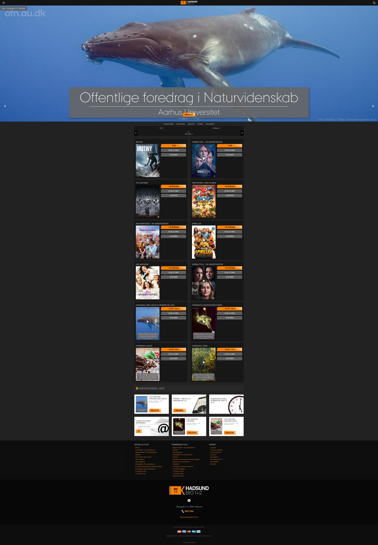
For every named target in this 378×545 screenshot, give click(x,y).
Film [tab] (161, 128)
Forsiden (213, 448)
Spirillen (138, 455)
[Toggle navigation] (374, 2)
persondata (194, 527)
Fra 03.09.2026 (174, 186)
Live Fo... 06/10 (174, 309)
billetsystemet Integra (192, 536)
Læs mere (173, 155)
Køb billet (189, 114)
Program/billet (168, 124)
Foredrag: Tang (140, 474)
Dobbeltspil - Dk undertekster (145, 450)
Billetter (155, 410)
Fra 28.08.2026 (174, 227)
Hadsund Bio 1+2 (189, 3)
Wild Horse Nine (178, 476)
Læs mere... (179, 410)
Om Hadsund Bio (216, 459)
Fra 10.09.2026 (174, 268)
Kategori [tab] (216, 128)
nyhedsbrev (178, 527)
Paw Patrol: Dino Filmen (143, 457)
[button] (5, 105)
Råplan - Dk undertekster (181, 462)
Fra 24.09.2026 (230, 268)
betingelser (186, 527)
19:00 (174, 146)
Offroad (175, 457)
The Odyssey (139, 459)
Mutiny (137, 448)
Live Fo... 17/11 (230, 349)
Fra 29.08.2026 (230, 186)
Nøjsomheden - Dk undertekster (146, 452)
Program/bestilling (216, 450)
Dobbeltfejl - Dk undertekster (145, 464)
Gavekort (191, 124)
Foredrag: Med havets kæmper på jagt (148, 466)
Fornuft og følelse (179, 469)
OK (139, 431)
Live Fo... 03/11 (174, 349)
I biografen (214, 457)
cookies (201, 527)
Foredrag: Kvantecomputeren (145, 469)
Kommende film (215, 452)
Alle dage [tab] (188, 133)
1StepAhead (207, 536)
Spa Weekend (140, 462)
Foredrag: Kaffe (140, 471)
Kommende (181, 124)
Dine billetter (210, 124)
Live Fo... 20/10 (230, 309)
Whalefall (176, 464)
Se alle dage (173, 150)
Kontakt (200, 124)
